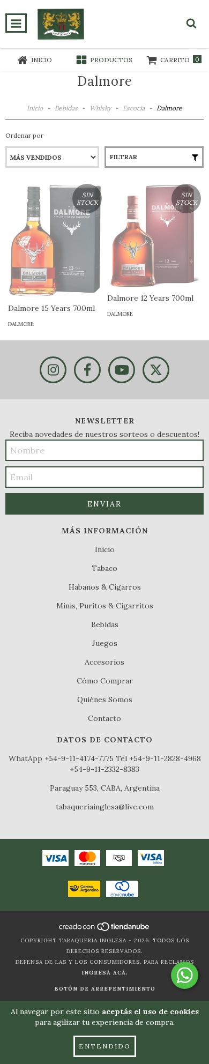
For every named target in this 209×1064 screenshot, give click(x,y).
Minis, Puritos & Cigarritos (104, 606)
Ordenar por (24, 135)
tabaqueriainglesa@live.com (105, 807)
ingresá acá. (104, 972)
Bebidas (66, 108)
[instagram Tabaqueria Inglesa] (53, 369)
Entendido (105, 1046)
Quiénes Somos (104, 699)
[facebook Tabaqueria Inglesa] (87, 369)
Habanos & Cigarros (105, 587)
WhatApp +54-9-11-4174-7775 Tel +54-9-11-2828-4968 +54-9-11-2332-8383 (105, 764)
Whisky (100, 108)
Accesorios (104, 662)
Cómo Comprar (105, 681)
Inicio (35, 108)
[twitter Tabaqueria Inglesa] (156, 369)
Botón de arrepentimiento (104, 988)
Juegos (104, 643)
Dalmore (21, 324)
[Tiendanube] (105, 929)
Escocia (134, 108)
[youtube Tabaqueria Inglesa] (121, 369)
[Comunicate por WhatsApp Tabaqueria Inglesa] (184, 975)
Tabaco (104, 568)
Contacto (104, 718)
